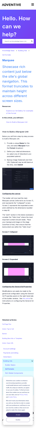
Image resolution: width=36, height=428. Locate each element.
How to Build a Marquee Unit (16, 122)
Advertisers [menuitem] (7, 357)
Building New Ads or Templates (12, 338)
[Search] (32, 41)
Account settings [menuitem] (9, 349)
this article (26, 298)
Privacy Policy (24, 394)
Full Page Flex (6, 324)
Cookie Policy (13, 397)
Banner (4, 333)
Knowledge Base (8, 51)
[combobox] (16, 41)
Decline (18, 420)
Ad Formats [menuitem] (9, 369)
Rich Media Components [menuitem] (14, 373)
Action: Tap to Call (8, 329)
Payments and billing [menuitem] (10, 353)
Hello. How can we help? (16, 26)
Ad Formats (6, 55)
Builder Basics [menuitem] (10, 365)
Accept (18, 415)
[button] (32, 361)
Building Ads (22, 51)
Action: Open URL (7, 343)
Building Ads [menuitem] (7, 361)
